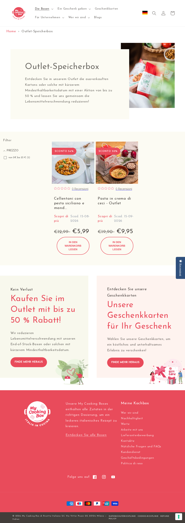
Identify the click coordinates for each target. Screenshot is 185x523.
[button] (43, 9)
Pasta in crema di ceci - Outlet (114, 201)
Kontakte (128, 441)
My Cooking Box (30, 516)
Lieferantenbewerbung (137, 435)
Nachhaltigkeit (132, 418)
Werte (125, 424)
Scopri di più (61, 219)
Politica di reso (132, 463)
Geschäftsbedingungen (137, 458)
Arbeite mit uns (132, 429)
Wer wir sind (129, 412)
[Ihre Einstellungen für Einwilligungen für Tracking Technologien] (178, 516)
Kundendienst (131, 452)
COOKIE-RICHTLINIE (148, 516)
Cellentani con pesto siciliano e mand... (69, 203)
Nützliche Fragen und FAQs (141, 446)
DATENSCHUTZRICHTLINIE (122, 516)
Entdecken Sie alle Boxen (86, 435)
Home (11, 31)
